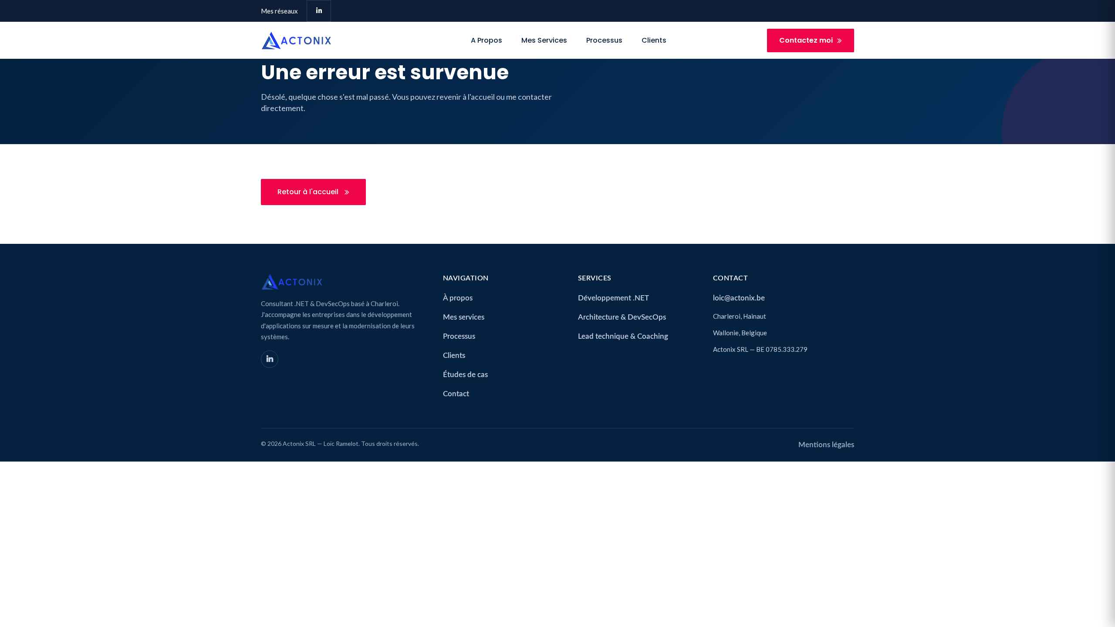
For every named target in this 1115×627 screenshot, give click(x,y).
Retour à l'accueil (308, 192)
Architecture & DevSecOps (622, 317)
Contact (456, 394)
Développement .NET (613, 298)
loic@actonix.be (739, 298)
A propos (486, 40)
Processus (604, 40)
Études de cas (465, 374)
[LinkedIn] (269, 359)
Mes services (544, 40)
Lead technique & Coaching (623, 336)
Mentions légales (826, 444)
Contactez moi (806, 40)
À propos (458, 298)
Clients (654, 40)
